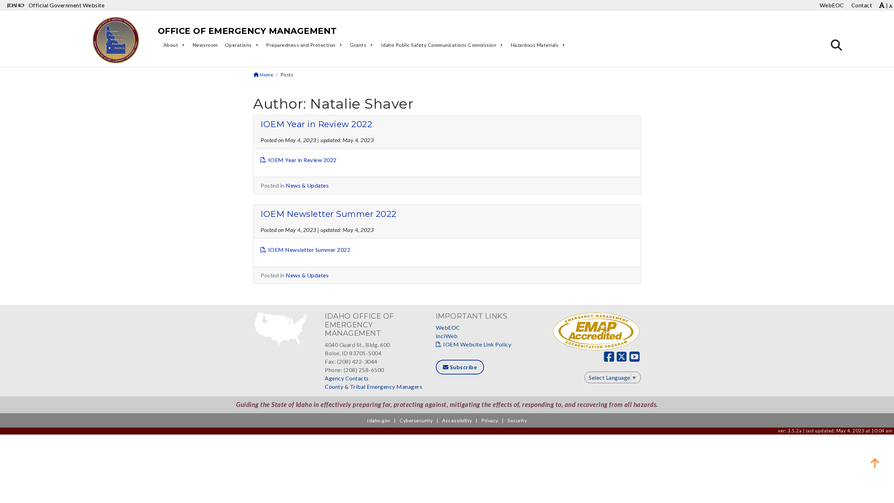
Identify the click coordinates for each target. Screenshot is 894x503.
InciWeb (447, 336)
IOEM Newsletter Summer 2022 (329, 214)
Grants (358, 45)
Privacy (489, 420)
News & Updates (307, 185)
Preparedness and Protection (301, 45)
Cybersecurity (416, 420)
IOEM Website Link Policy (477, 344)
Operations (238, 45)
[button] (875, 463)
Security (517, 420)
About (170, 45)
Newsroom (205, 45)
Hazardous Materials (535, 45)
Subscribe (462, 367)
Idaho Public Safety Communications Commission (439, 45)
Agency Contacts (347, 378)
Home (266, 75)
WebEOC (448, 327)
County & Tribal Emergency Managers (373, 386)
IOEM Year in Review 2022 (316, 124)
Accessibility (457, 420)
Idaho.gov (378, 420)
